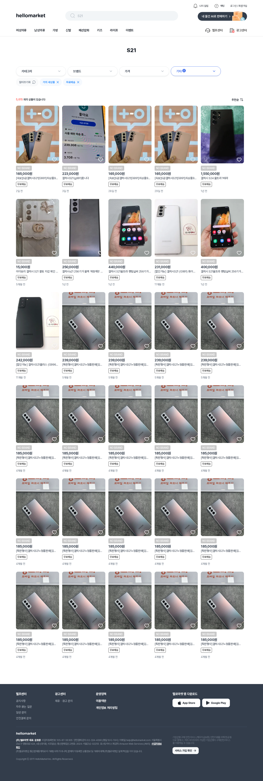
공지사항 (21, 701)
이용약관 (101, 701)
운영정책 (101, 694)
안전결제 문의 (23, 718)
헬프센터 (21, 694)
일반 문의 (21, 712)
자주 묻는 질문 (24, 706)
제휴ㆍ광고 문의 (64, 701)
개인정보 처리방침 (106, 708)
